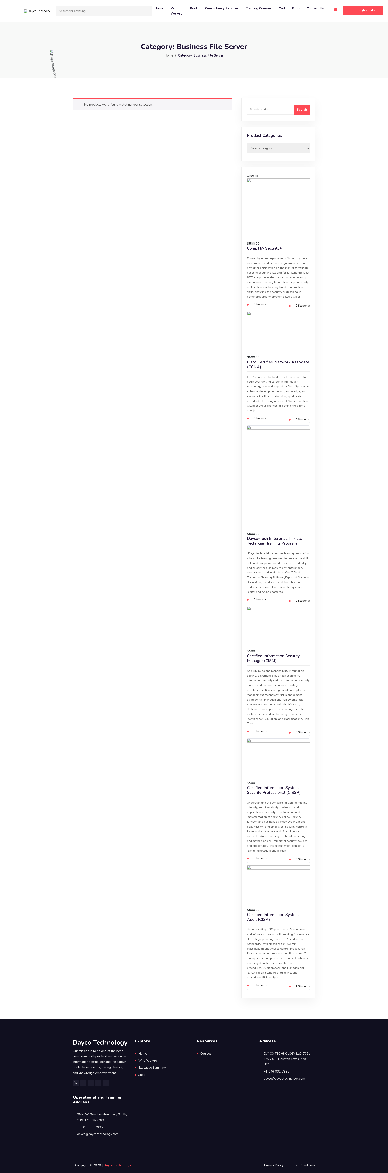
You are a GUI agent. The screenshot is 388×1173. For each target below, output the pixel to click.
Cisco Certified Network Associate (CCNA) (278, 364)
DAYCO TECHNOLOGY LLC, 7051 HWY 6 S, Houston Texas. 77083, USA (287, 1059)
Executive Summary (152, 1068)
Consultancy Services (222, 8)
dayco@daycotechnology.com (284, 1079)
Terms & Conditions (301, 1165)
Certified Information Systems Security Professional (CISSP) (274, 790)
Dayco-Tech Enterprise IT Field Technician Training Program (274, 541)
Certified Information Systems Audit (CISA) (274, 917)
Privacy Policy (273, 1165)
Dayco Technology (117, 1165)
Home (159, 8)
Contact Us (315, 8)
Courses (205, 1054)
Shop (142, 1075)
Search (302, 110)
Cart (282, 8)
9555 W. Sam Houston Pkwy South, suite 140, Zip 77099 (102, 1117)
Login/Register (365, 10)
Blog (296, 8)
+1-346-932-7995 (276, 1071)
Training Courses (259, 8)
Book (194, 8)
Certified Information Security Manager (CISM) (273, 658)
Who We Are (176, 11)
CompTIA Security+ (264, 248)
